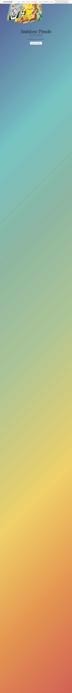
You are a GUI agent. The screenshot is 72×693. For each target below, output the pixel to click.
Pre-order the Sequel (61, 2)
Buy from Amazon (36, 43)
